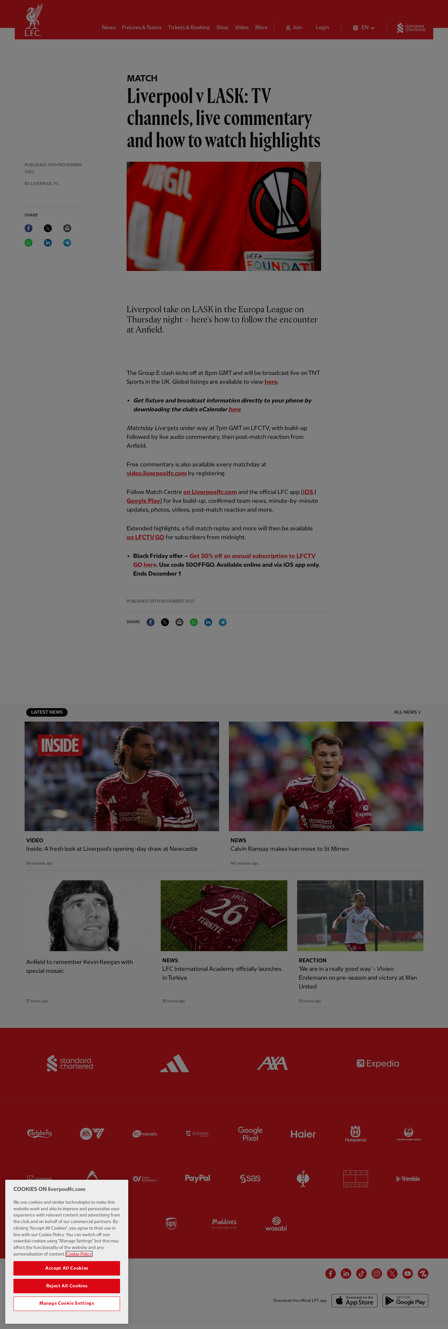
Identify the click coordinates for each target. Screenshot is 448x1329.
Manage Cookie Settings (66, 1303)
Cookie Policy (79, 1254)
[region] (66, 1252)
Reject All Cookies (67, 1285)
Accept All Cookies (66, 1268)
